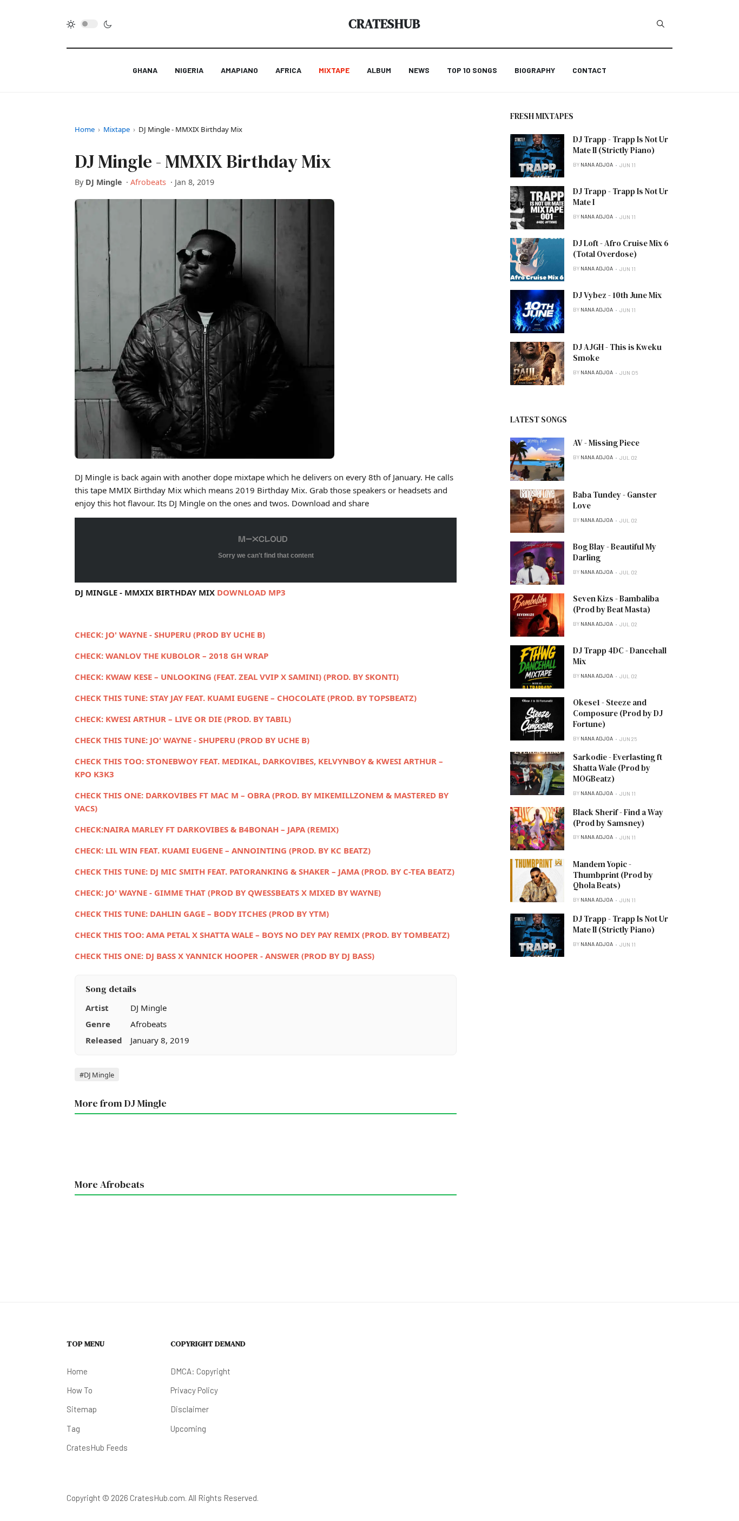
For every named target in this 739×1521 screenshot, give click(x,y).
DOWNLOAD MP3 (251, 592)
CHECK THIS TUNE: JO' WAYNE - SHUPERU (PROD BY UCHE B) (192, 740)
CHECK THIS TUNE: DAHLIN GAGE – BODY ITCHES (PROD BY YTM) (202, 913)
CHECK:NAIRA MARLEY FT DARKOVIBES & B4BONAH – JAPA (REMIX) (207, 829)
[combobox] (660, 24)
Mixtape (116, 129)
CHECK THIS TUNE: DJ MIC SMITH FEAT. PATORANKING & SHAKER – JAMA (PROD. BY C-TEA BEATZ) (264, 871)
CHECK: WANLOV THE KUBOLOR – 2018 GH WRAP (171, 655)
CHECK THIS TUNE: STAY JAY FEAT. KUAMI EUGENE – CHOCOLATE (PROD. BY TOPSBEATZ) (246, 697)
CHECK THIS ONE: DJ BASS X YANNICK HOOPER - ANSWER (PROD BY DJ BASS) (224, 955)
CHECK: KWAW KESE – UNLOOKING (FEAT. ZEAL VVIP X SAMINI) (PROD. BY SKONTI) (237, 676)
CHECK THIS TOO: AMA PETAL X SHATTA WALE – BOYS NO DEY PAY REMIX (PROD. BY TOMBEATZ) (262, 934)
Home (85, 129)
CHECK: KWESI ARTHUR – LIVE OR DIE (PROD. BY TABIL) (183, 718)
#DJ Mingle (97, 1075)
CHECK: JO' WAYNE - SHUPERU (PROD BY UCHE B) (170, 634)
